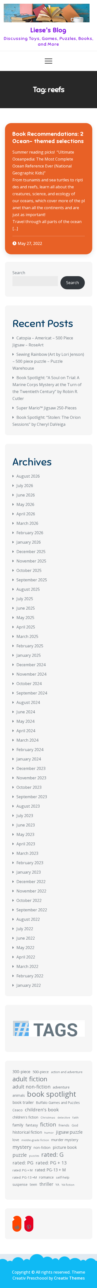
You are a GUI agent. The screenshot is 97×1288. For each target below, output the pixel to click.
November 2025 (31, 561)
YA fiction (67, 1185)
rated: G (52, 1154)
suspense (20, 1184)
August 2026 (28, 476)
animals (18, 1095)
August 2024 (28, 702)
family (17, 1125)
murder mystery (64, 1139)
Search (18, 272)
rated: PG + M (22, 1170)
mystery (21, 1147)
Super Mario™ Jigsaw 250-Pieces (46, 408)
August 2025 (28, 589)
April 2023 (25, 844)
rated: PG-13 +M (24, 1177)
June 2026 (25, 495)
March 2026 (27, 523)
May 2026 (25, 504)
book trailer (23, 1102)
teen (33, 1184)
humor (49, 1132)
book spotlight (51, 1093)
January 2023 (28, 872)
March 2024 (27, 740)
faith (75, 1117)
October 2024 (29, 683)
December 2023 (31, 768)
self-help (62, 1177)
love (15, 1139)
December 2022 (31, 881)
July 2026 (24, 485)
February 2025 (29, 646)
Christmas (48, 1117)
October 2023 (29, 787)
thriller (46, 1184)
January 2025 (28, 655)
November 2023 (31, 778)
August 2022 (28, 919)
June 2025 (25, 608)
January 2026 (28, 542)
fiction (48, 1124)
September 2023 (31, 796)
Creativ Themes (69, 1278)
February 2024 (29, 749)
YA (57, 1184)
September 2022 (31, 910)
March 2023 (27, 853)
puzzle (19, 1155)
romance (46, 1177)
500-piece (41, 1071)
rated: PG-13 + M (50, 1170)
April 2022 (25, 957)
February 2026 (29, 532)
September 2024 (31, 693)
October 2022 (29, 900)
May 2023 (25, 834)
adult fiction (29, 1079)
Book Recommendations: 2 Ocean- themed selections (48, 137)
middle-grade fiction (35, 1140)
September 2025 (31, 580)
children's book (42, 1109)
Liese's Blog (48, 30)
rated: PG (22, 1162)
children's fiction (25, 1117)
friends (63, 1125)
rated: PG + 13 (51, 1162)
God (75, 1125)
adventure (61, 1087)
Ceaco (17, 1110)
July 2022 (24, 928)
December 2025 (31, 551)
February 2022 (29, 976)
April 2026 (25, 514)
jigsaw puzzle (69, 1132)
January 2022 (28, 985)
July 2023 (24, 815)
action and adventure (67, 1072)
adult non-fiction (31, 1086)
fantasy (32, 1125)
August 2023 (28, 806)
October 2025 (29, 570)
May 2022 (25, 947)
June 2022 (25, 938)
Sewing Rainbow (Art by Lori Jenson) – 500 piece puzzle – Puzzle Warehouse (48, 361)
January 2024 (28, 759)
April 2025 (25, 627)
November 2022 (31, 891)
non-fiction (42, 1147)
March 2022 (27, 966)
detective (63, 1117)
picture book (65, 1147)
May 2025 (25, 617)
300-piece (21, 1071)
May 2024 (25, 721)
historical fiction (27, 1132)
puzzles (34, 1155)
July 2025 (24, 598)
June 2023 (25, 825)
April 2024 (25, 730)
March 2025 (27, 636)
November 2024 (31, 674)
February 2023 (29, 862)
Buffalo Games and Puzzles (58, 1102)
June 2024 (25, 712)
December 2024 (31, 664)
